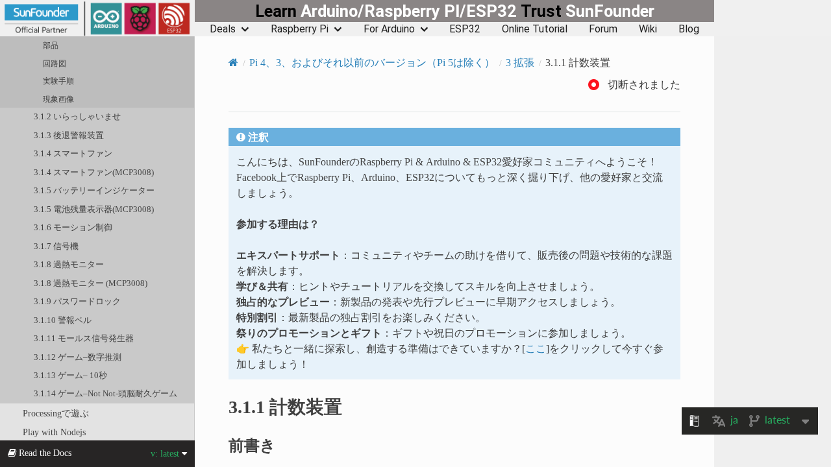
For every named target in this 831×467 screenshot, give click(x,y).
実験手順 (58, 81)
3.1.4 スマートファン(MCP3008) (94, 172)
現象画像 (58, 99)
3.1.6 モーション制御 (73, 227)
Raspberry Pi (300, 29)
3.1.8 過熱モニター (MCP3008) (90, 283)
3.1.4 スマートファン (73, 153)
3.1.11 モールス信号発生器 (84, 338)
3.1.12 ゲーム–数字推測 (77, 357)
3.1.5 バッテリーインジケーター (94, 190)
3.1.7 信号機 (56, 246)
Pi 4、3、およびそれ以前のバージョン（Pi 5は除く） (372, 62)
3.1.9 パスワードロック (77, 301)
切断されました (644, 84)
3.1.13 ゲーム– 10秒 (70, 375)
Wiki (648, 29)
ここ (535, 348)
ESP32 (464, 29)
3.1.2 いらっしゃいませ (77, 116)
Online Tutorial (534, 29)
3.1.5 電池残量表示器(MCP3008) (94, 209)
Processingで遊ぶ (56, 413)
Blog (688, 29)
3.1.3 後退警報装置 (69, 135)
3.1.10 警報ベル (63, 320)
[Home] (233, 62)
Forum (603, 29)
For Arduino (389, 29)
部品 (50, 45)
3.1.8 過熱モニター (69, 264)
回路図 (54, 63)
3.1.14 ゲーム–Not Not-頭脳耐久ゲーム (105, 393)
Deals (223, 29)
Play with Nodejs (54, 432)
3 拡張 (520, 62)
